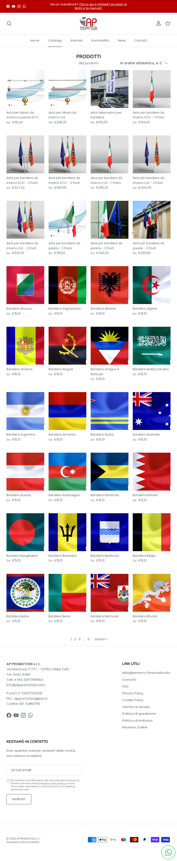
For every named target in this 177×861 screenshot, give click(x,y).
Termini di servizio (136, 707)
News (122, 40)
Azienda (76, 40)
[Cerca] (9, 23)
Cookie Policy (132, 700)
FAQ (125, 686)
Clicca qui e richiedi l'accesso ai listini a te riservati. (101, 6)
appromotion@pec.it (31, 698)
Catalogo (55, 40)
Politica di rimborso (137, 720)
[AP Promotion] (88, 23)
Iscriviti (19, 799)
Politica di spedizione (139, 713)
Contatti (140, 40)
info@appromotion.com (25, 684)
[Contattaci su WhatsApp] (168, 852)
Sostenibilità (100, 40)
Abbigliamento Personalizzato (146, 672)
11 (89, 639)
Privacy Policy (132, 693)
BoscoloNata (30, 842)
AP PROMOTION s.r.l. (29, 838)
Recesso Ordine (134, 727)
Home (34, 40)
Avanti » (101, 639)
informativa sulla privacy (51, 783)
